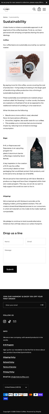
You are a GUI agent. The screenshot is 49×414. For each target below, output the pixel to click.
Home (5, 17)
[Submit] (41, 305)
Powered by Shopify (34, 411)
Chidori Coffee (21, 411)
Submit (10, 269)
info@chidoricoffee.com (20, 377)
